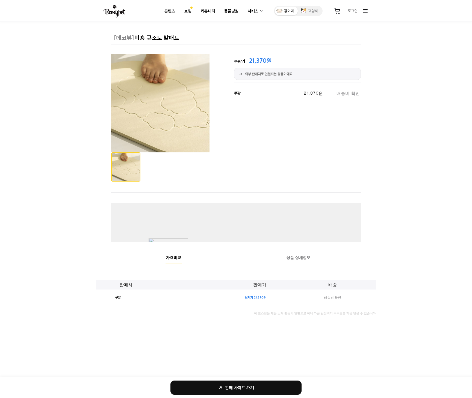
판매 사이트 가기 (239, 387)
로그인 (353, 10)
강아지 (289, 11)
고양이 (313, 11)
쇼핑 (187, 11)
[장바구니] (337, 10)
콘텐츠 (169, 11)
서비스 (253, 11)
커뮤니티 (208, 11)
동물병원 (231, 11)
